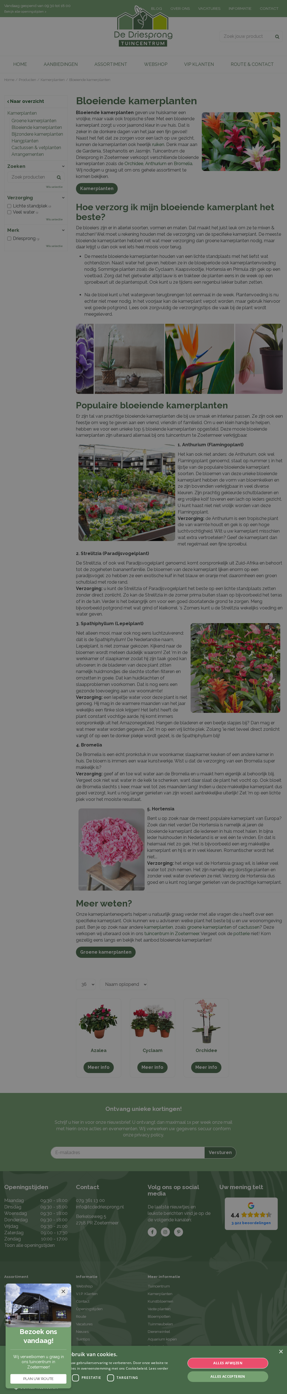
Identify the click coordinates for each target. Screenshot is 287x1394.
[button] (97, 1387)
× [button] (281, 1352)
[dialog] (143, 1370)
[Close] (63, 1291)
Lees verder (158, 1368)
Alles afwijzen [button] (227, 1363)
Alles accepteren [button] (227, 1376)
